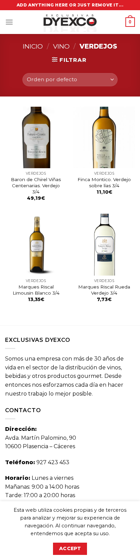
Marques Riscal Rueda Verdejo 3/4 (104, 290)
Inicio (33, 46)
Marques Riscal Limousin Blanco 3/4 (36, 290)
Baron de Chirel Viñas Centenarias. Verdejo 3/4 (36, 185)
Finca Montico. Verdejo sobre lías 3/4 (104, 182)
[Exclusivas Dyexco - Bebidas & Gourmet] (70, 22)
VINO (61, 46)
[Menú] (9, 22)
